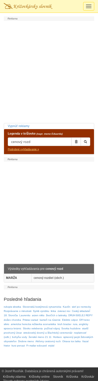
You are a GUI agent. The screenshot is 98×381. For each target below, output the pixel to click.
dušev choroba (12, 319)
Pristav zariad (30, 319)
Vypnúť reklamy (18, 126)
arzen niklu (38, 315)
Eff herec (84, 319)
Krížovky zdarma (14, 376)
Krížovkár (87, 376)
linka (53, 311)
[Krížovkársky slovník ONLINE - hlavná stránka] (28, 6)
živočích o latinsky (56, 315)
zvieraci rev (64, 311)
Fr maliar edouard (36, 345)
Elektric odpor (70, 319)
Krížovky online (39, 376)
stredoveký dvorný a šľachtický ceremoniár (47, 332)
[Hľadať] (85, 141)
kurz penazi (18, 345)
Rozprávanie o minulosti (17, 311)
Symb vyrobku (41, 311)
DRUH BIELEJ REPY (80, 315)
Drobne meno (26, 341)
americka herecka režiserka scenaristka (33, 324)
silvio (6, 324)
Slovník (58, 376)
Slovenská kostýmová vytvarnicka (42, 306)
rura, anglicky (80, 324)
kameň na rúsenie (50, 319)
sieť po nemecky (81, 306)
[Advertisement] (49, 71)
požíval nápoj (52, 328)
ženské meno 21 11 (40, 337)
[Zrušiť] (76, 141)
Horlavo (57, 337)
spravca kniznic (12, 328)
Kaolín (66, 306)
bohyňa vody (19, 337)
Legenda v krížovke (35, 133)
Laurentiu (24, 315)
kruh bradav (64, 324)
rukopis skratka (12, 306)
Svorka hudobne (71, 328)
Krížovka (72, 376)
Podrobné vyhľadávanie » (23, 149)
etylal (51, 345)
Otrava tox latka (71, 341)
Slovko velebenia (33, 328)
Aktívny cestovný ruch (48, 341)
